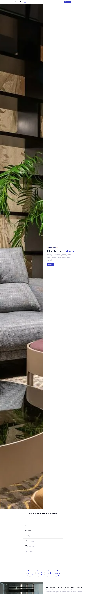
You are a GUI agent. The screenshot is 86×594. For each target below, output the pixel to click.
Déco (31, 1)
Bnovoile (18, 2)
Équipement (42, 1)
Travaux (59, 1)
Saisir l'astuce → (67, 1)
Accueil (25, 1)
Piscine (56, 1)
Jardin (49, 1)
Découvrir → (50, 264)
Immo (46, 1)
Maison (52, 1)
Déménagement (35, 1)
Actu (28, 1)
